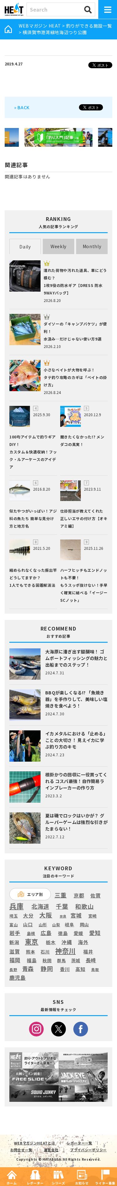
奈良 (63, 916)
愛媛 (78, 933)
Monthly (92, 246)
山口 (28, 924)
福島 (32, 960)
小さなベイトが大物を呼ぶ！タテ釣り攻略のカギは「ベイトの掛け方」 (75, 377)
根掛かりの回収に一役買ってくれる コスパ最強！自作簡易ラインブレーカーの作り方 (76, 781)
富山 (13, 924)
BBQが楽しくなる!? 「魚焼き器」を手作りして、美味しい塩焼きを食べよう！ (76, 699)
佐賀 (95, 896)
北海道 (40, 906)
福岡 (14, 960)
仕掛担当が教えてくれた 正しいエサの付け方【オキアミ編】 (84, 518)
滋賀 (14, 951)
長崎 (91, 960)
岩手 (14, 933)
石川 (45, 951)
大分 (28, 915)
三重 (61, 895)
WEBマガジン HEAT (40, 26)
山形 (43, 924)
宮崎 (92, 915)
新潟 (14, 942)
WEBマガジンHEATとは (34, 1142)
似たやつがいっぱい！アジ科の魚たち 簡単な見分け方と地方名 (33, 518)
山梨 (56, 925)
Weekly (58, 246)
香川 (65, 969)
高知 (80, 969)
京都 (79, 895)
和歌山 (84, 906)
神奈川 (65, 951)
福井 (88, 951)
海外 (83, 942)
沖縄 (66, 942)
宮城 (76, 915)
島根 (31, 933)
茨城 (75, 960)
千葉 (62, 906)
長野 (13, 970)
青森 (28, 968)
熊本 (30, 951)
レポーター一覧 (79, 1142)
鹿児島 (17, 977)
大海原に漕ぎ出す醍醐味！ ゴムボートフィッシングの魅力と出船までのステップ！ (76, 658)
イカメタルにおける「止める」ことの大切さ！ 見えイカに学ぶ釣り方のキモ (76, 740)
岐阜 (69, 924)
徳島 (63, 933)
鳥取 (95, 970)
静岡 (47, 968)
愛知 (95, 932)
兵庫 (16, 906)
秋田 (46, 960)
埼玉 (13, 915)
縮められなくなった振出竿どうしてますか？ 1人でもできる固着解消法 (33, 577)
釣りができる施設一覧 (89, 26)
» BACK (22, 107)
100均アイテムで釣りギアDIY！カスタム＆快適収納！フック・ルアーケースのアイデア (33, 451)
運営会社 (51, 1149)
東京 (31, 941)
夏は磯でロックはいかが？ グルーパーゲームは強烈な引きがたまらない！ (76, 822)
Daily (25, 246)
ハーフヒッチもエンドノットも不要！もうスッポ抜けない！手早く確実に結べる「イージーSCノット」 (84, 585)
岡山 (84, 924)
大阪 (45, 914)
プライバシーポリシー (88, 1149)
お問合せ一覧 (21, 1149)
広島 (46, 933)
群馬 (61, 960)
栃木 (51, 942)
